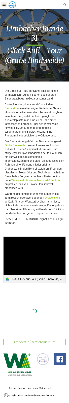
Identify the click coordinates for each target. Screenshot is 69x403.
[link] (34, 259)
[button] (4, 4)
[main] (34, 45)
